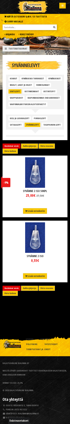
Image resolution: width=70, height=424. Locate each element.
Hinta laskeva (10, 151)
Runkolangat (43, 85)
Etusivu (29, 339)
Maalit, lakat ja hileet (21, 85)
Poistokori (31, 344)
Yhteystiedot (51, 344)
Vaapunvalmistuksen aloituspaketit (28, 104)
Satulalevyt (16, 124)
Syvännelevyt (32, 124)
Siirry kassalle (15, 21)
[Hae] (54, 27)
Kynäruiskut (54, 78)
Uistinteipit (49, 91)
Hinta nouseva (46, 146)
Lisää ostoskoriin (36, 211)
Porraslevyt (40, 118)
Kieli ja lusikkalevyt (19, 118)
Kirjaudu (10, 34)
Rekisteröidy (26, 34)
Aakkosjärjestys (29, 146)
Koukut (13, 78)
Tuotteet (45, 339)
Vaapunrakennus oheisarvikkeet (44, 97)
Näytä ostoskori (26, 16)
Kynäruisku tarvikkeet (33, 78)
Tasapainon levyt (52, 124)
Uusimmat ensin (11, 146)
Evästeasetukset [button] (19, 420)
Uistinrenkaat (31, 91)
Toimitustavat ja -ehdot (38, 349)
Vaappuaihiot (16, 97)
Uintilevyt (15, 91)
